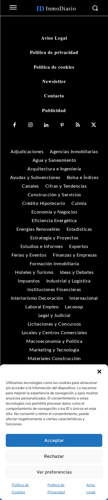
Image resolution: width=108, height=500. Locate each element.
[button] (99, 371)
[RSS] (77, 125)
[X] (93, 125)
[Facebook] (14, 125)
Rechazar (54, 456)
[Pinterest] (62, 125)
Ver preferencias (54, 472)
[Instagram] (30, 125)
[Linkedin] (46, 125)
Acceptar (54, 440)
